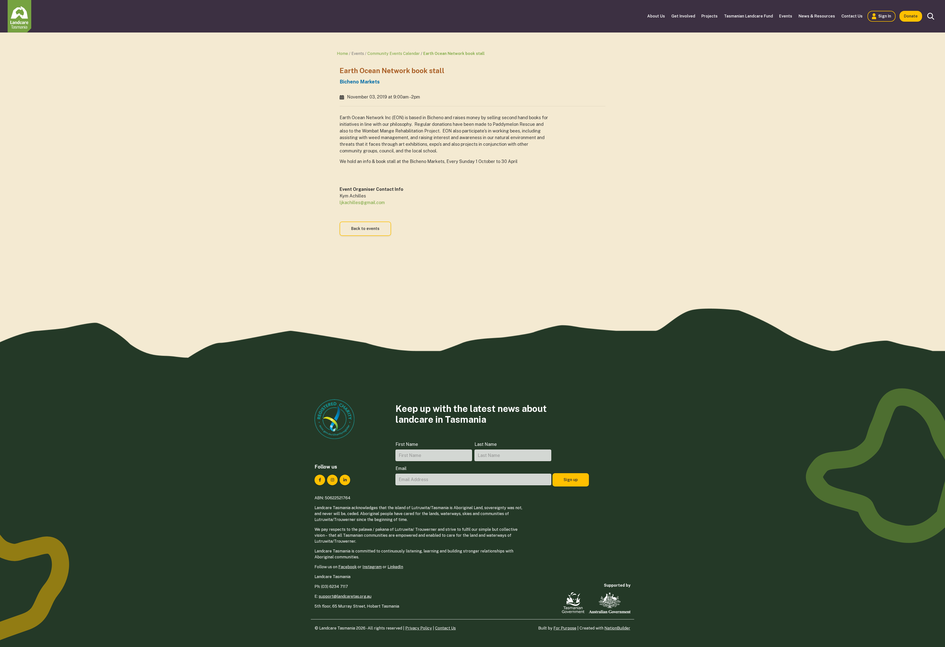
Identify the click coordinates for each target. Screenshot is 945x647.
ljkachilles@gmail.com (362, 202)
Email (401, 468)
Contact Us (445, 628)
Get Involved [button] (683, 16)
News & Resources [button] (817, 16)
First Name (406, 444)
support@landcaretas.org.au (345, 596)
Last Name (485, 444)
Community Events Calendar (393, 53)
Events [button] (785, 16)
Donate (911, 16)
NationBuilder (617, 628)
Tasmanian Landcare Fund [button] (748, 16)
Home (342, 53)
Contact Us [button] (852, 16)
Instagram (372, 567)
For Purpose (564, 628)
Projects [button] (709, 16)
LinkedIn (395, 567)
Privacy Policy (418, 628)
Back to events (365, 228)
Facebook (347, 567)
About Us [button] (656, 16)
